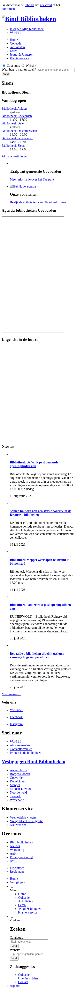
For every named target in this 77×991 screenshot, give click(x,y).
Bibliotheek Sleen (13, 145)
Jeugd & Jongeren (21, 54)
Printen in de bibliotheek (25, 752)
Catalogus (16, 937)
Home (22, 894)
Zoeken (15, 920)
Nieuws (15, 846)
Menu (13, 890)
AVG (13, 861)
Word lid (15, 32)
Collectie (15, 43)
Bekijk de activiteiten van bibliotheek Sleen (38, 202)
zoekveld (46, 5)
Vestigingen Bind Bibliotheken (33, 761)
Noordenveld (18, 792)
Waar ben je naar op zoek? (19, 69)
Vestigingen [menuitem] (17, 882)
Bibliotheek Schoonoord (17, 138)
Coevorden (17, 777)
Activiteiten (17, 47)
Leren (13, 51)
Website (15, 950)
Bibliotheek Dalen (13, 123)
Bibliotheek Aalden (14, 108)
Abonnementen (20, 745)
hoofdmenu (9, 9)
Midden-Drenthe (20, 788)
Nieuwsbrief (18, 825)
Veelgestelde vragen (23, 817)
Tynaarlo (15, 796)
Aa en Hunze (18, 770)
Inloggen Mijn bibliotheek (27, 29)
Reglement (17, 871)
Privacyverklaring (21, 857)
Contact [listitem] (23, 982)
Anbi (13, 853)
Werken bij (17, 849)
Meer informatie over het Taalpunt (32, 179)
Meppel (15, 785)
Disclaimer (17, 868)
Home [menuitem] (14, 878)
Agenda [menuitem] (15, 985)
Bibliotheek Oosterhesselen (19, 131)
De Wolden (17, 781)
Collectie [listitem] (24, 974)
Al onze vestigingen (15, 156)
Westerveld (17, 800)
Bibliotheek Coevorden (17, 116)
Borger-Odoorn (20, 774)
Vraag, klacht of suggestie (26, 821)
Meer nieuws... (11, 694)
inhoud (29, 5)
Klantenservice (19, 58)
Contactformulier (21, 749)
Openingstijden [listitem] (28, 978)
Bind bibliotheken (21, 842)
